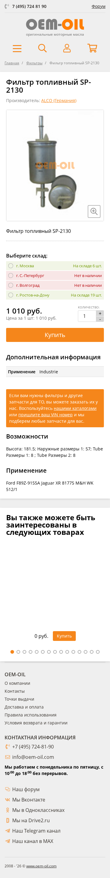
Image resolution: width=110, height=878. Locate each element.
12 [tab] (79, 652)
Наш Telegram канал (36, 830)
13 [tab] (85, 652)
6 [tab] (43, 652)
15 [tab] (98, 652)
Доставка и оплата (24, 707)
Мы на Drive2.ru (31, 820)
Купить (55, 335)
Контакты (15, 691)
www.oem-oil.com (41, 866)
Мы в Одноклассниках (38, 810)
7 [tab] (49, 652)
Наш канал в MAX (32, 841)
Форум (98, 6)
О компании (17, 683)
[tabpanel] (55, 596)
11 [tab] (73, 652)
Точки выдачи (19, 699)
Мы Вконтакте (28, 799)
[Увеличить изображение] (94, 211)
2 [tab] (18, 652)
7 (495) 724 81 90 (29, 6)
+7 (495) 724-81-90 (33, 746)
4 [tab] (30, 652)
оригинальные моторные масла (55, 34)
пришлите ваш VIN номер (45, 415)
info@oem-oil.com (33, 757)
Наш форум (26, 789)
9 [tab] (61, 652)
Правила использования (31, 715)
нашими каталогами (75, 408)
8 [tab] (55, 652)
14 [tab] (92, 652)
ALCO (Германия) (58, 100)
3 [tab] (24, 652)
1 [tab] (12, 652)
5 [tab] (36, 652)
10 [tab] (67, 652)
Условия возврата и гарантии (36, 723)
